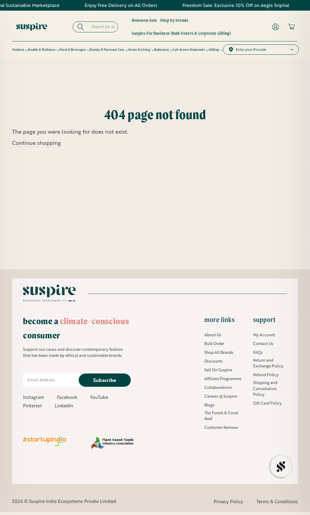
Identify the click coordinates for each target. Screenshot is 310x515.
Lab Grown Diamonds (189, 49)
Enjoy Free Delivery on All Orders (112, 5)
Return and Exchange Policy (268, 363)
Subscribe (105, 379)
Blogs (209, 405)
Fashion (18, 49)
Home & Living (139, 49)
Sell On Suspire (218, 370)
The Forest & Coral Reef (221, 416)
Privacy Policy (228, 501)
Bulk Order (214, 343)
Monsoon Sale (144, 20)
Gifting (214, 49)
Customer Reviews (221, 427)
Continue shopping (36, 143)
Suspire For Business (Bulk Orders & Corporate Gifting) (181, 33)
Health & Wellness (41, 49)
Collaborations (218, 387)
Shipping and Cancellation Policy (265, 388)
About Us (212, 334)
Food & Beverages (73, 49)
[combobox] (104, 27)
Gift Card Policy (267, 403)
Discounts (213, 361)
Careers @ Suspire (220, 396)
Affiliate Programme (222, 378)
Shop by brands (174, 20)
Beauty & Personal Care (107, 49)
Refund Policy (266, 374)
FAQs (258, 352)
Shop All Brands (218, 352)
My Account (264, 334)
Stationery (161, 49)
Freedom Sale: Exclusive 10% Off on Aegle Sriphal (227, 5)
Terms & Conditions (277, 501)
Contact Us (263, 343)
